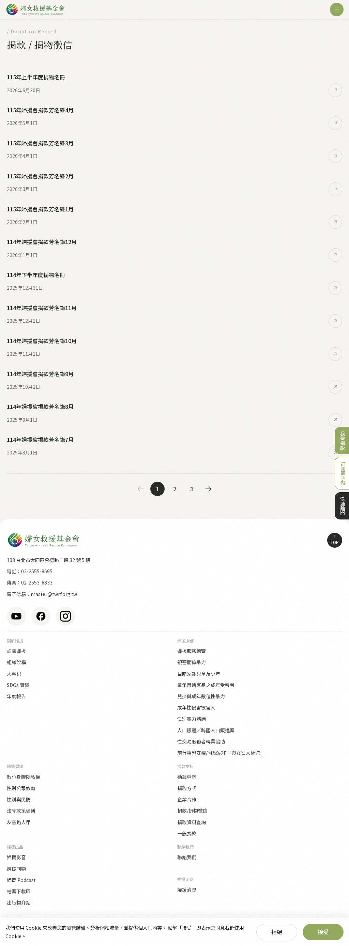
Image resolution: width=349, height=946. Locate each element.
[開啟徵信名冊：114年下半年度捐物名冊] (335, 288)
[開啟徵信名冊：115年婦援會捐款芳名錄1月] (335, 222)
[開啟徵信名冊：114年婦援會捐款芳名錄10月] (335, 354)
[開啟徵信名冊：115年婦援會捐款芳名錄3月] (335, 156)
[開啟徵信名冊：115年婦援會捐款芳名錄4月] (335, 123)
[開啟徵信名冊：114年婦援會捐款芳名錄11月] (335, 321)
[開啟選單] (337, 9)
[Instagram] (65, 616)
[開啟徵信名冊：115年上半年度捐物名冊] (335, 90)
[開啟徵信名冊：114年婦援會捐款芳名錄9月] (335, 387)
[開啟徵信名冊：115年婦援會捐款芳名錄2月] (335, 189)
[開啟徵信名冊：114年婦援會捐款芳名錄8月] (335, 420)
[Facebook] (40, 616)
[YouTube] (16, 616)
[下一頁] (208, 489)
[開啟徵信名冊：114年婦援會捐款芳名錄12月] (335, 255)
